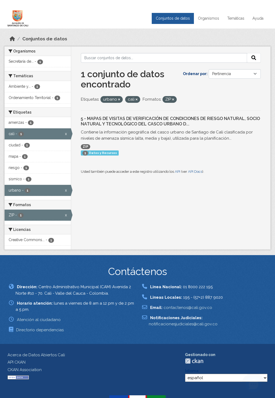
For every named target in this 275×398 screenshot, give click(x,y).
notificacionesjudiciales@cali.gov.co (183, 324)
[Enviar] (254, 58)
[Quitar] (119, 99)
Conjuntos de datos (173, 18)
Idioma (191, 371)
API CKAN (17, 362)
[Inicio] (12, 38)
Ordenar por (195, 74)
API (177, 172)
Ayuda (257, 18)
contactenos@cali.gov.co (188, 307)
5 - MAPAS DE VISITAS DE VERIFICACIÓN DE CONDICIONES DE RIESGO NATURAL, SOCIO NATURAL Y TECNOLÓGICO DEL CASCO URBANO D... (170, 121)
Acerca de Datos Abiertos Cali (36, 355)
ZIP (85, 147)
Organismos (208, 18)
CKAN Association (25, 369)
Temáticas (235, 18)
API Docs (195, 172)
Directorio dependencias (40, 329)
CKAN (194, 361)
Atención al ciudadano (39, 319)
